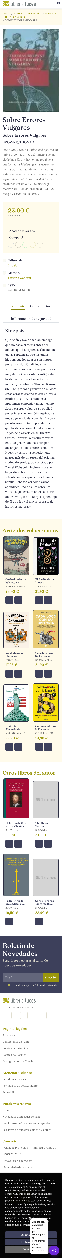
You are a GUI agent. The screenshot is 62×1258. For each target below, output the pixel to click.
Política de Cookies (14, 1054)
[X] (24, 1015)
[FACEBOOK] (6, 1015)
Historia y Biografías (28, 13)
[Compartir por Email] (33, 245)
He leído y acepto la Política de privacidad (35, 985)
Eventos (7, 1110)
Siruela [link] (13, 265)
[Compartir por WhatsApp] (25, 245)
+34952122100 (12, 1154)
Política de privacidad (16, 1048)
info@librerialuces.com (18, 1160)
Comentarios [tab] (40, 306)
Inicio (6, 13)
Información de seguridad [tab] (31, 319)
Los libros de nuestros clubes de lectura (27, 1129)
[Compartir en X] (18, 245)
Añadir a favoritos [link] (22, 231)
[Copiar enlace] (40, 245)
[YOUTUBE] (41, 1015)
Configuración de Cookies (19, 1061)
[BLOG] (32, 1015)
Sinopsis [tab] (18, 306)
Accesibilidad (11, 1092)
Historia (50, 13)
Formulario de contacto (18, 1167)
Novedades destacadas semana (21, 1116)
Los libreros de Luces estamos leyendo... (27, 1123)
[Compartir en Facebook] (11, 245)
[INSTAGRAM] (15, 1015)
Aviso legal (9, 1035)
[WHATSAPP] (50, 1015)
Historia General (16, 16)
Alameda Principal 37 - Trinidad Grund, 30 (30, 1147)
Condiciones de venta (16, 1041)
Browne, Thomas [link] (18, 142)
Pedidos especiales (14, 1079)
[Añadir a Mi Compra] (9, 600)
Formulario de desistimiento (20, 1085)
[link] (18, 600)
